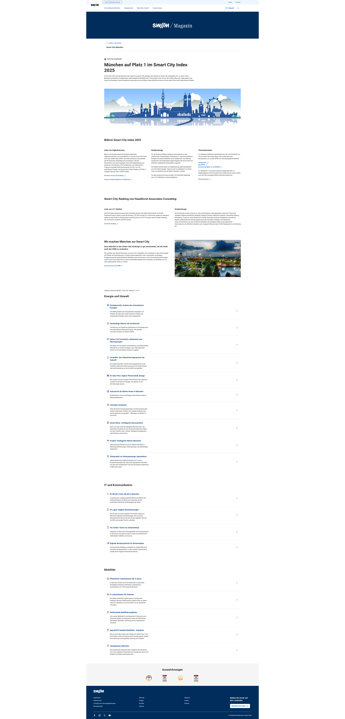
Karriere (238, 2)
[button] (238, 8)
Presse (230, 2)
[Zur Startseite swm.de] (94, 5)
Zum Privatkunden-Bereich (112, 2)
